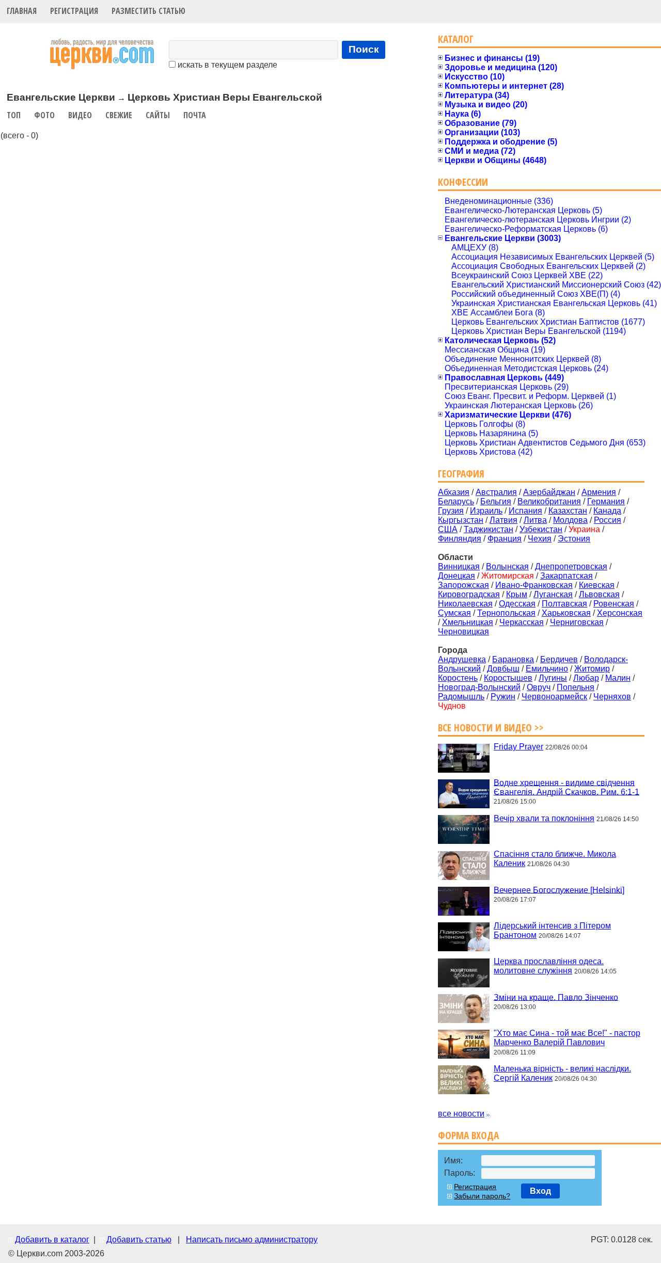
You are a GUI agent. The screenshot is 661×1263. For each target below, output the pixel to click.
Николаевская (465, 603)
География (461, 474)
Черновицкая (463, 631)
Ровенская (613, 603)
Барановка (513, 659)
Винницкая (459, 566)
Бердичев (559, 659)
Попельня (575, 687)
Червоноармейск (554, 696)
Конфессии (463, 182)
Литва (535, 520)
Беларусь (456, 501)
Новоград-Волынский (479, 687)
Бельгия (495, 501)
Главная (22, 11)
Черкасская (521, 622)
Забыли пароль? (482, 1196)
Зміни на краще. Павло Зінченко (556, 997)
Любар (586, 678)
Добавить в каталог (52, 1239)
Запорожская (463, 585)
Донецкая (456, 575)
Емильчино (547, 668)
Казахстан (567, 510)
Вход (540, 1191)
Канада (607, 510)
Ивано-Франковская (534, 585)
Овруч (538, 687)
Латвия (503, 520)
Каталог (456, 39)
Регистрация (74, 11)
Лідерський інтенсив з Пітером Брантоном (552, 930)
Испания (525, 510)
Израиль (486, 510)
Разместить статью (148, 11)
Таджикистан (488, 529)
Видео (80, 115)
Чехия (540, 538)
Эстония (574, 538)
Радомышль (461, 696)
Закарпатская (566, 575)
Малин (618, 678)
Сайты (158, 115)
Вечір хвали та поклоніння (544, 818)
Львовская (599, 594)
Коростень (458, 678)
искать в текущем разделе (226, 64)
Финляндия (459, 538)
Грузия (451, 510)
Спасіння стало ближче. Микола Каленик (555, 859)
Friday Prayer (518, 746)
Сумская (454, 613)
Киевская (597, 585)
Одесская (517, 603)
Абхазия (453, 492)
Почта (194, 115)
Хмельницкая (467, 622)
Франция (504, 538)
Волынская (507, 566)
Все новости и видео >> (491, 727)
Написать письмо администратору (252, 1239)
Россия (607, 520)
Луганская (553, 594)
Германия (606, 501)
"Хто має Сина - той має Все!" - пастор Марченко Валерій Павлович (567, 1038)
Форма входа (468, 1135)
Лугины (553, 678)
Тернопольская (506, 613)
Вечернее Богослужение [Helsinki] (559, 889)
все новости (461, 1113)
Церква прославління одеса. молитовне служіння (549, 966)
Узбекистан (541, 529)
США (448, 529)
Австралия (496, 492)
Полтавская (564, 603)
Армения (598, 492)
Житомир (592, 668)
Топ (14, 115)
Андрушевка (462, 659)
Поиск (364, 49)
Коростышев (508, 678)
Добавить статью (138, 1239)
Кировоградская (469, 594)
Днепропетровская (571, 566)
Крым (516, 594)
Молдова (570, 520)
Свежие (118, 115)
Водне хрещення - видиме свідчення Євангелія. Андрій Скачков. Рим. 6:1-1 (566, 787)
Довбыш (503, 668)
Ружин (503, 696)
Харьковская (566, 613)
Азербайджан (549, 492)
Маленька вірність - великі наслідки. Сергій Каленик (562, 1073)
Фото (44, 115)
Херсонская (619, 613)
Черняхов (612, 696)
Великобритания (549, 501)
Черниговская (577, 622)
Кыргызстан (460, 520)
